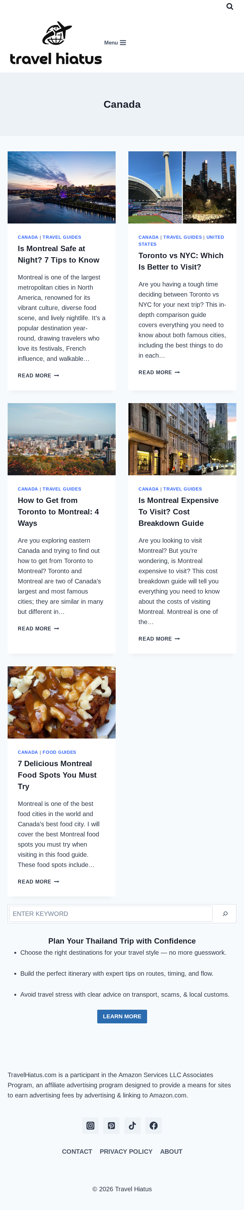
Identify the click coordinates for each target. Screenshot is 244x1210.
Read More (38, 375)
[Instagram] (90, 1125)
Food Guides (59, 752)
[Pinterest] (111, 1125)
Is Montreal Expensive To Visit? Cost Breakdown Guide (179, 511)
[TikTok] (133, 1125)
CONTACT (77, 1151)
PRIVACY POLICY (126, 1151)
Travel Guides (62, 237)
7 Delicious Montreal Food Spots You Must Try (57, 775)
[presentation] (62, 187)
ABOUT (171, 1151)
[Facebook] (154, 1125)
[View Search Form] (229, 6)
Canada (28, 237)
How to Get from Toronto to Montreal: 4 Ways (58, 511)
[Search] (225, 914)
